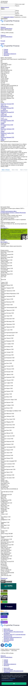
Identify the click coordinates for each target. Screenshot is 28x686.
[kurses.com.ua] (4, 594)
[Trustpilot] (8, 609)
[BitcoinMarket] (4, 600)
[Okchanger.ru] (4, 623)
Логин (17, 10)
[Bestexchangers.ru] (4, 602)
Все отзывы (4, 242)
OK (14, 683)
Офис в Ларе (15, 169)
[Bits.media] (4, 612)
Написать (3, 27)
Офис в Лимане (6, 169)
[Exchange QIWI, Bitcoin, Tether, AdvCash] (6, 582)
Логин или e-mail (19, 4)
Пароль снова (19, 15)
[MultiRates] (4, 617)
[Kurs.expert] (4, 591)
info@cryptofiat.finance (6, 28)
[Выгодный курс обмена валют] (4, 597)
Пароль (17, 5)
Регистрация (4, 18)
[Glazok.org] (4, 620)
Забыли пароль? (5, 7)
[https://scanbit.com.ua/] (4, 614)
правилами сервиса (9, 17)
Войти (2, 8)
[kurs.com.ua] (8, 589)
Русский (3, 40)
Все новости (4, 228)
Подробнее (4, 239)
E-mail (17, 12)
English (2, 43)
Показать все (4, 578)
